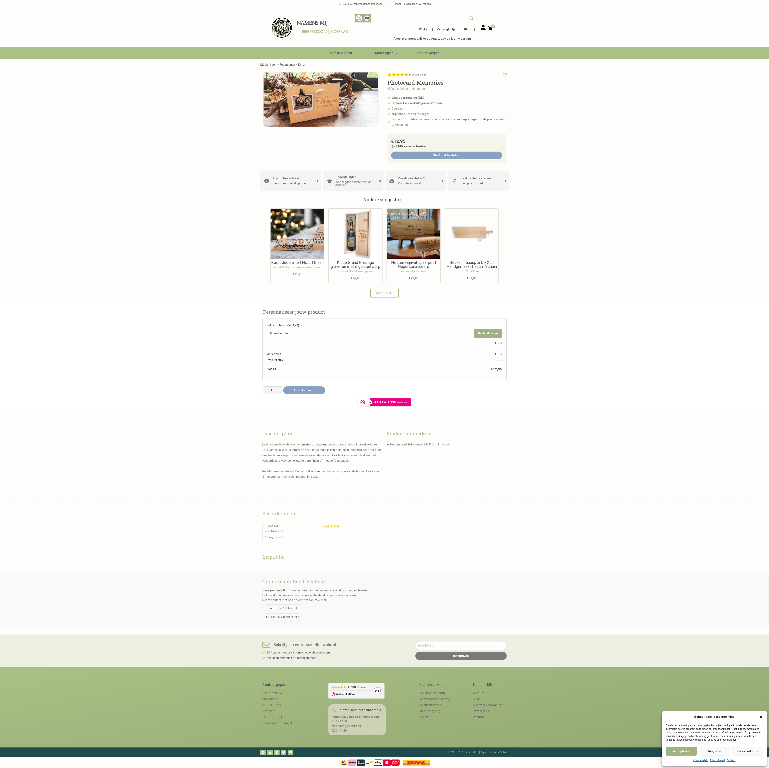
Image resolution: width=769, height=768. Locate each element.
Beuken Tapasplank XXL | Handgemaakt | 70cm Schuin (472, 264)
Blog (467, 29)
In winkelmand (304, 390)
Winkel (423, 29)
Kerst (301, 64)
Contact (731, 760)
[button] (761, 717)
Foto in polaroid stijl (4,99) (284, 325)
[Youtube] (290, 752)
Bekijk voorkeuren (747, 751)
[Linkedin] (277, 752)
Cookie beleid (700, 760)
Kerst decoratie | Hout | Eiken (297, 262)
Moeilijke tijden (341, 53)
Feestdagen (287, 64)
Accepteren (681, 751)
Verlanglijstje (446, 29)
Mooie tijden (384, 53)
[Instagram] (270, 752)
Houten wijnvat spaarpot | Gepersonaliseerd (413, 264)
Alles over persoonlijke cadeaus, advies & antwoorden (432, 38)
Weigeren (714, 751)
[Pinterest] (283, 752)
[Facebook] (263, 752)
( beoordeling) (417, 74)
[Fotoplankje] (320, 99)
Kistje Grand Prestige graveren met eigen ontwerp (355, 264)
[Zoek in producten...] (471, 18)
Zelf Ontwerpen (428, 53)
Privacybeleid (717, 760)
